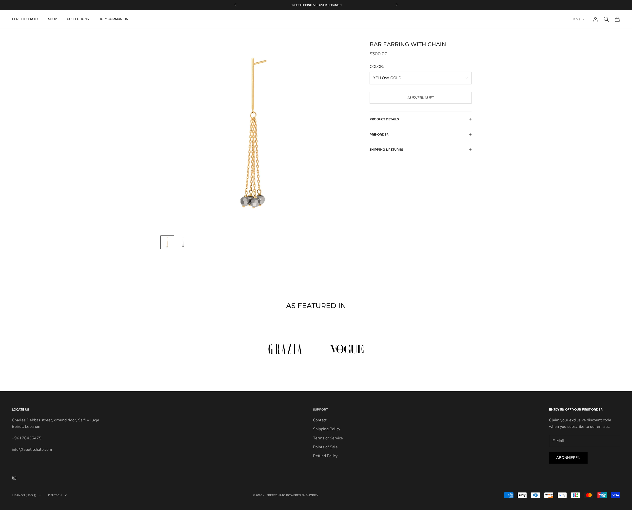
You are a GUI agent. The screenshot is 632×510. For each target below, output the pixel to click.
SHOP (52, 19)
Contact (320, 420)
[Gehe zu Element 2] (183, 242)
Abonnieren (568, 457)
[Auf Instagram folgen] (14, 477)
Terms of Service (328, 438)
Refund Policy (325, 456)
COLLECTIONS (78, 19)
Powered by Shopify (302, 495)
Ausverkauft (420, 97)
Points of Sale (325, 447)
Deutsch (55, 495)
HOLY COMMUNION (113, 19)
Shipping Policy (326, 429)
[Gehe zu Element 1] (167, 242)
